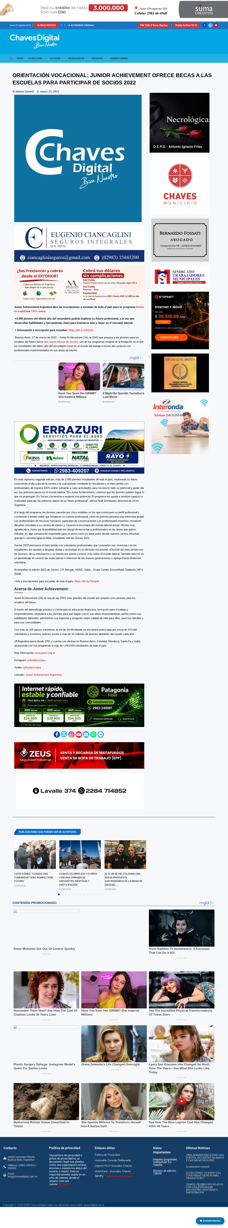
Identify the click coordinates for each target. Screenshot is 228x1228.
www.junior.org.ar (44, 638)
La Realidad (35, 58)
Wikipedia (64, 1162)
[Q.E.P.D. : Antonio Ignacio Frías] (179, 123)
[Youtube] (216, 25)
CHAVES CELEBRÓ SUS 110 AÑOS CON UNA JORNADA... (95, 25)
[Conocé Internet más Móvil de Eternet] (180, 320)
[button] (61, 25)
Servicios (97, 58)
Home (20, 58)
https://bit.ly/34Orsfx (80, 330)
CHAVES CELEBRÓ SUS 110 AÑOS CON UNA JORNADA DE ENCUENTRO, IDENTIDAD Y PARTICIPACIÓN (204, 1166)
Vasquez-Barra (119, 58)
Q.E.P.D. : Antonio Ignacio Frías (177, 146)
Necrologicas (76, 58)
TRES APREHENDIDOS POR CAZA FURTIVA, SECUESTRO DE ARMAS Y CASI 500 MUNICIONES (205, 1135)
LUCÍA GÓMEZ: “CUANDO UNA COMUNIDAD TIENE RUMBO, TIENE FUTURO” (33, 863)
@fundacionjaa (36, 646)
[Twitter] (210, 25)
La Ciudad (55, 58)
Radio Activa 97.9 (186, 25)
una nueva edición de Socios (61, 341)
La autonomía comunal (197, 1144)
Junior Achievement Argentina (43, 660)
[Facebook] (205, 25)
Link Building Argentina (119, 1153)
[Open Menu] (11, 58)
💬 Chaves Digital (210, 1220)
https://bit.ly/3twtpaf (86, 566)
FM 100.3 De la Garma (153, 25)
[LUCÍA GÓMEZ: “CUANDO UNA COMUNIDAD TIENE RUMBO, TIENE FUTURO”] (35, 840)
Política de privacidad (64, 1126)
